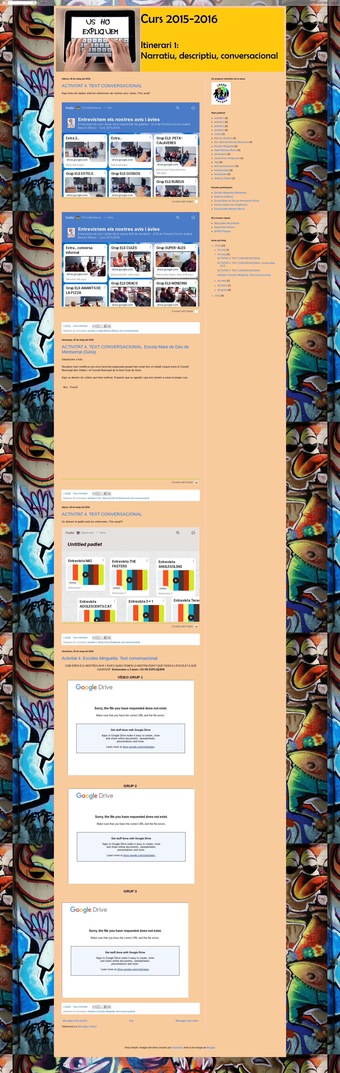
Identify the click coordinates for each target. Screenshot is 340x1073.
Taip (216, 162)
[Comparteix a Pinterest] (109, 326)
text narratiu (220, 174)
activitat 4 (92, 331)
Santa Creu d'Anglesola (109, 642)
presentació (220, 154)
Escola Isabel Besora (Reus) (229, 209)
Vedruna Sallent (222, 178)
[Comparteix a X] (102, 326)
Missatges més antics (187, 1020)
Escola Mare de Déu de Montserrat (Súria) (236, 200)
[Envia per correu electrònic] (94, 326)
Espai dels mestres (224, 227)
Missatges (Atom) (87, 1026)
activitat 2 (219, 122)
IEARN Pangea (222, 231)
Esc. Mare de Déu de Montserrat (113, 498)
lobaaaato (177, 1047)
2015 (218, 295)
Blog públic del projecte (226, 223)
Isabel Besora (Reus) (108, 331)
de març (222, 280)
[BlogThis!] (98, 326)
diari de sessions (223, 138)
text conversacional (128, 331)
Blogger (211, 1047)
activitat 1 (219, 118)
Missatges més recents (75, 1020)
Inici (131, 1020)
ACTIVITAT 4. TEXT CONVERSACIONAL (102, 85)
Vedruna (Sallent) (223, 196)
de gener (223, 290)
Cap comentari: (80, 326)
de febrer (223, 285)
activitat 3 (219, 126)
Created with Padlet (182, 201)
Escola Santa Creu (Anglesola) (230, 204)
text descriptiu (221, 170)
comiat (217, 134)
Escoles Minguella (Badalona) (230, 192)
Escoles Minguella (106, 1011)
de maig (222, 254)
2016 (218, 245)
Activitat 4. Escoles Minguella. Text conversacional (109, 658)
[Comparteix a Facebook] (105, 326)
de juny (222, 249)
